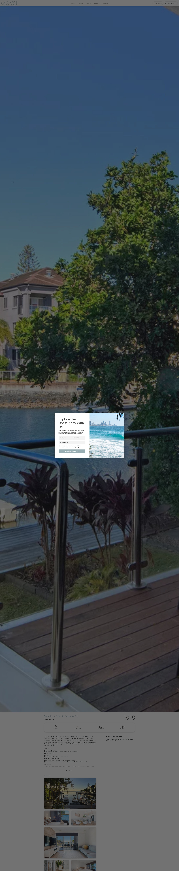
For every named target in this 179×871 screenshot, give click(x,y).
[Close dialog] (122, 415)
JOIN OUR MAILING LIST (72, 451)
